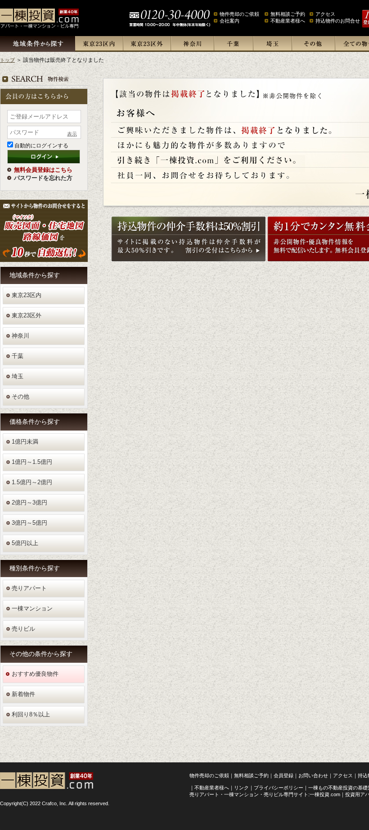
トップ (7, 60)
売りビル (23, 628)
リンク (241, 787)
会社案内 (229, 20)
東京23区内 (99, 44)
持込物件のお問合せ (337, 20)
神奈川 (192, 44)
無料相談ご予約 (287, 14)
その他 (313, 44)
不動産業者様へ (287, 20)
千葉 (233, 44)
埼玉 (272, 44)
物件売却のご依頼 (239, 14)
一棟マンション (32, 608)
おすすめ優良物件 (35, 673)
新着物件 (23, 694)
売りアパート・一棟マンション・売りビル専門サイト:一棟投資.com (264, 794)
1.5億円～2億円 (32, 482)
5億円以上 (25, 543)
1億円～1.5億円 (32, 462)
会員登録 (283, 775)
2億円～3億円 (29, 502)
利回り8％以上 (31, 714)
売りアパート (29, 588)
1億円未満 (25, 441)
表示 (72, 133)
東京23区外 (147, 44)
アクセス (325, 14)
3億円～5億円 (29, 522)
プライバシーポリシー (278, 787)
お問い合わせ (313, 775)
